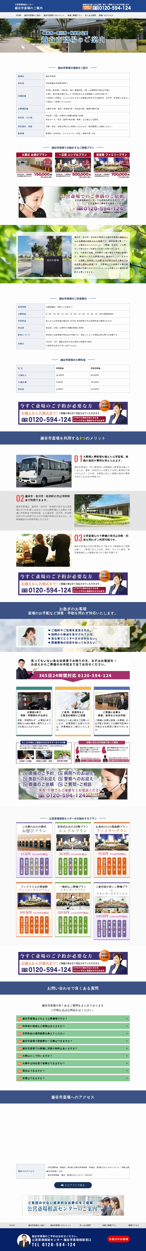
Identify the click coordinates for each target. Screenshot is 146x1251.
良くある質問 (90, 15)
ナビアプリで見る (75, 1185)
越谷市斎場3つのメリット (54, 15)
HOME (18, 15)
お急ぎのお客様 (118, 1239)
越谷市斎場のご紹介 (32, 15)
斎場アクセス (133, 1225)
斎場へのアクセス (106, 15)
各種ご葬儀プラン (75, 15)
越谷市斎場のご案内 (29, 8)
